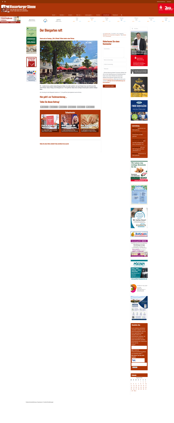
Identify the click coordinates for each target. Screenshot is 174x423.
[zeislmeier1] (139, 232)
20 (136, 387)
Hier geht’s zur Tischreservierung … (53, 96)
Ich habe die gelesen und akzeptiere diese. (138, 351)
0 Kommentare (108, 36)
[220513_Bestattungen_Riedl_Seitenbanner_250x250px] (139, 240)
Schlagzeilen (117, 34)
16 (143, 385)
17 (145, 385)
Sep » (135, 390)
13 (136, 385)
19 (133, 387)
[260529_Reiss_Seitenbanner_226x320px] (139, 296)
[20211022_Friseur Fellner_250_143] (139, 284)
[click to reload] (138, 360)
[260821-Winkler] (50, 115)
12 (133, 385)
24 (145, 387)
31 (145, 389)
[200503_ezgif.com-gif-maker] (139, 208)
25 (131, 389)
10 (145, 383)
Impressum (40, 402)
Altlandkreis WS (106, 34)
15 (141, 385)
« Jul (132, 390)
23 (143, 387)
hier (137, 343)
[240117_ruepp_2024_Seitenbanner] (139, 77)
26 (133, 389)
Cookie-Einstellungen (48, 402)
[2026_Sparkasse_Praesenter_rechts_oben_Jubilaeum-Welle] (166, 4)
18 (131, 387)
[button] (121, 15)
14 (138, 385)
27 (136, 389)
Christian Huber (107, 33)
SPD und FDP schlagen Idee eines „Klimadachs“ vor (138, 142)
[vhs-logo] (31, 71)
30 (143, 389)
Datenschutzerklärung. (108, 79)
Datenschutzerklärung (136, 351)
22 (141, 387)
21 (138, 387)
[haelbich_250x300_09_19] (139, 161)
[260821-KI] (90, 115)
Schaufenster (112, 34)
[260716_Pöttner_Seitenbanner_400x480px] (139, 260)
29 (141, 389)
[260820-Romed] (70, 115)
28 (138, 389)
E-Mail (133, 344)
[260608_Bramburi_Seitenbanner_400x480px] (139, 185)
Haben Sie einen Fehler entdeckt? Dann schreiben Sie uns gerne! (54, 144)
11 (131, 385)
